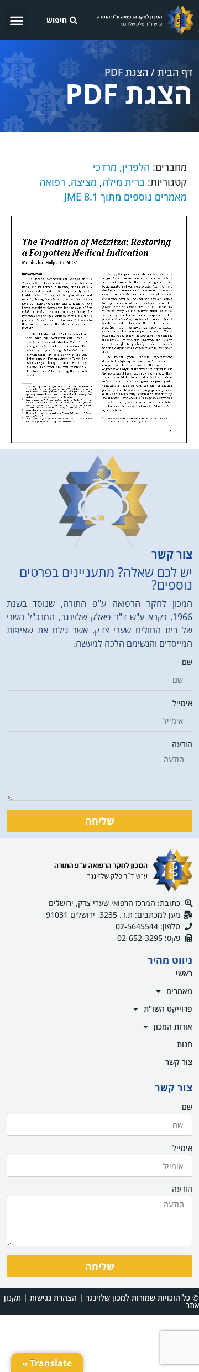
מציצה (84, 181)
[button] (16, 20)
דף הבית (175, 72)
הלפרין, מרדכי (121, 166)
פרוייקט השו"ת (168, 1009)
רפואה (52, 181)
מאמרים (179, 991)
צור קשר (178, 1062)
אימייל (182, 703)
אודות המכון (173, 1026)
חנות (184, 1044)
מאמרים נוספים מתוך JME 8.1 (125, 196)
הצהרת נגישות (53, 1297)
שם (187, 662)
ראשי (184, 973)
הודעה (182, 744)
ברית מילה (123, 181)
